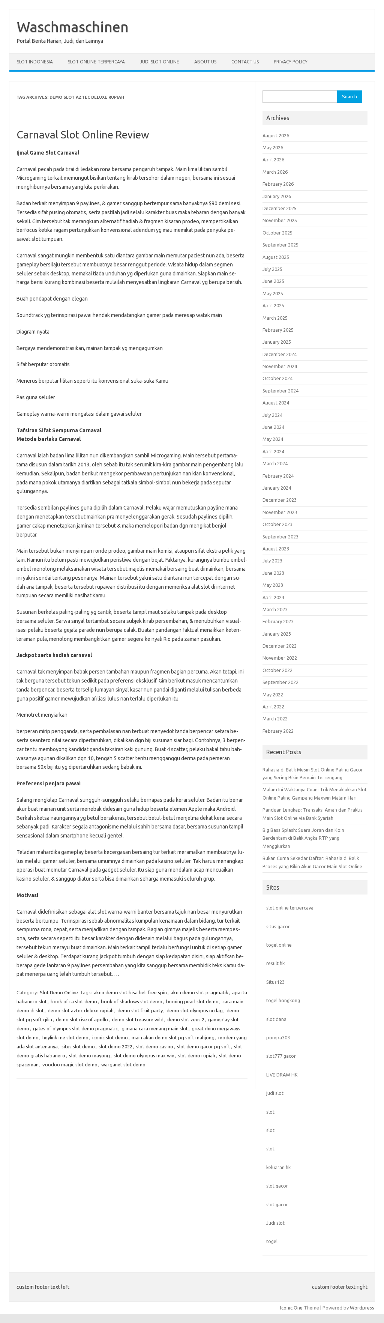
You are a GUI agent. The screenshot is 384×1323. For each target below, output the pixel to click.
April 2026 (273, 159)
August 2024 (275, 402)
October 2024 (277, 378)
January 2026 (276, 196)
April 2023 (273, 597)
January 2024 (276, 487)
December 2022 (279, 645)
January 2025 (276, 341)
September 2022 (280, 682)
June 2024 (273, 427)
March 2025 (275, 317)
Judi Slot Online (159, 61)
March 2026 (275, 171)
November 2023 (279, 512)
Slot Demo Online (59, 992)
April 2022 (273, 706)
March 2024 (275, 463)
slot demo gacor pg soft (203, 1046)
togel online (279, 944)
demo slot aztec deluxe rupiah (81, 1010)
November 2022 (279, 657)
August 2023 (275, 548)
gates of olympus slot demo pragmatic (75, 1028)
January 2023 (276, 633)
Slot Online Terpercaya (96, 61)
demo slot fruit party (140, 1010)
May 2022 (272, 694)
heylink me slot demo (65, 1037)
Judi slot (275, 1222)
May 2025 (272, 293)
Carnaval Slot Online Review (82, 134)
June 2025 (273, 281)
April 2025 (273, 305)
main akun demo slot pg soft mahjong (173, 1037)
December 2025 (279, 208)
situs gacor (278, 926)
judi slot (275, 1093)
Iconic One (291, 1307)
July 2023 (272, 560)
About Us (205, 61)
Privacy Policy (291, 61)
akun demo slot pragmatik (199, 992)
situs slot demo (78, 1046)
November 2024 (279, 366)
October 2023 (277, 524)
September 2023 (280, 536)
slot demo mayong (89, 1055)
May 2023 (272, 585)
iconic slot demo (110, 1037)
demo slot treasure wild (138, 1019)
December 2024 (279, 354)
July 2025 (272, 269)
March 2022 (275, 718)
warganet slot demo (123, 1064)
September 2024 (280, 390)
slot (270, 1111)
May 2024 (272, 439)
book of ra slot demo (74, 1001)
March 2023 (275, 609)
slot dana (276, 1019)
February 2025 (278, 329)
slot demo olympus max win (144, 1055)
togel (272, 1241)
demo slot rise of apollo (82, 1019)
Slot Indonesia (35, 61)
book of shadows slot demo (131, 1001)
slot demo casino (154, 1046)
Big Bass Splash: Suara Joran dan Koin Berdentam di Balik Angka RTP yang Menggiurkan (303, 838)
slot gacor (277, 1185)
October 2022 (277, 670)
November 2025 (279, 220)
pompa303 (278, 1037)
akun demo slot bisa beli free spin (130, 992)
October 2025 (277, 232)
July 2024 (272, 415)
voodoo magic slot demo (70, 1064)
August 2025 (275, 257)
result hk (275, 963)
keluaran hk (278, 1167)
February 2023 (278, 621)
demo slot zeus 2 (185, 1019)
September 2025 (280, 244)
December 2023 (279, 499)
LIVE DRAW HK (282, 1074)
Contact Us (245, 61)
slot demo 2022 (115, 1046)
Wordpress (362, 1307)
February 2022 (278, 731)
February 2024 (278, 475)
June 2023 (273, 573)
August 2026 (275, 135)
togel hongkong (283, 1000)
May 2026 (272, 147)
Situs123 (275, 982)
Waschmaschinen (73, 27)
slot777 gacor (281, 1055)
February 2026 (278, 183)
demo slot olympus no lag (194, 1010)
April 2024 (273, 451)
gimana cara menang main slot (155, 1028)
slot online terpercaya (290, 907)
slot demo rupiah (196, 1055)
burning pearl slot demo (192, 1001)
